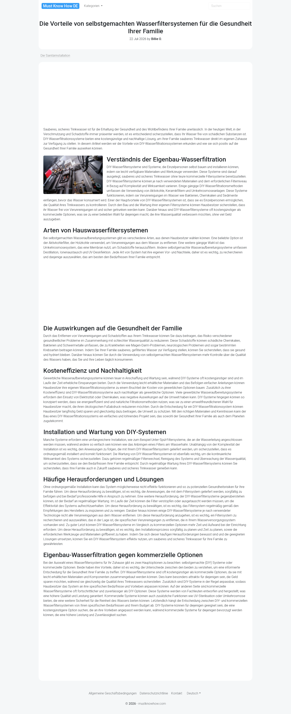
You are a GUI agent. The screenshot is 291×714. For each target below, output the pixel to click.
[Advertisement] (145, 94)
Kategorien (92, 6)
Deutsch (192, 693)
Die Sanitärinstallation (55, 55)
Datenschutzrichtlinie (154, 693)
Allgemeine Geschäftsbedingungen (113, 693)
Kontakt (176, 693)
